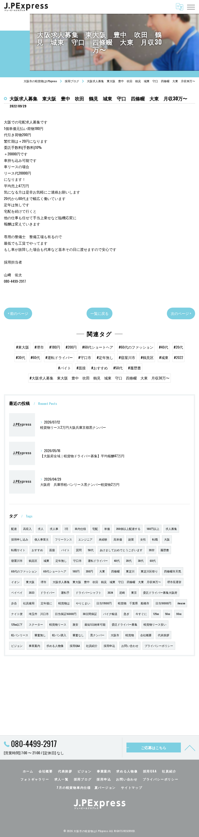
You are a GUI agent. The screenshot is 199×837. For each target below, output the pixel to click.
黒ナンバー (97, 635)
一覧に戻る (99, 313)
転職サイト (18, 550)
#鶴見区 (147, 357)
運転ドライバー (98, 560)
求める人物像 (54, 646)
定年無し (61, 560)
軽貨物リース (57, 624)
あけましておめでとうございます (121, 550)
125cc (156, 614)
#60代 (35, 357)
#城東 (163, 357)
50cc (167, 614)
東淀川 (130, 571)
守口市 (77, 560)
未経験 (103, 539)
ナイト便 (17, 614)
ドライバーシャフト (88, 592)
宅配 (95, 529)
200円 (89, 571)
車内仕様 (80, 529)
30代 (141, 560)
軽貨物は (64, 603)
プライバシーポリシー (159, 646)
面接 (52, 550)
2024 (110, 592)
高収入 (27, 529)
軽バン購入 (59, 635)
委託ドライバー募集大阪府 (160, 592)
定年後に (46, 603)
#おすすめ (99, 367)
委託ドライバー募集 (124, 624)
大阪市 (115, 635)
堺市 (43, 582)
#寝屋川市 (127, 357)
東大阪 (30, 582)
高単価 (117, 539)
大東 (102, 571)
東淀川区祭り (149, 571)
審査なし (78, 635)
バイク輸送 (110, 614)
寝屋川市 (17, 560)
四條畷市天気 (172, 571)
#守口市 (84, 357)
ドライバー (47, 592)
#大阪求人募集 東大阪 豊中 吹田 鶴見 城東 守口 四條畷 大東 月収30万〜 (99, 378)
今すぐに (141, 614)
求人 (41, 529)
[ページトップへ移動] (190, 747)
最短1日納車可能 (94, 624)
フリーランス (63, 539)
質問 (79, 550)
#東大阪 (22, 347)
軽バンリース (19, 635)
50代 (91, 550)
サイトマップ (132, 787)
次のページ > (181, 313)
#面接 (81, 367)
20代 (129, 560)
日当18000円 (163, 603)
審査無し (40, 635)
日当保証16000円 (65, 614)
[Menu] (191, 6)
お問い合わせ (129, 646)
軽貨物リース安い (155, 624)
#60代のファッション (136, 347)
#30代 (20, 357)
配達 (14, 529)
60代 (153, 560)
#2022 (178, 357)
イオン (15, 582)
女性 (143, 539)
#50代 (118, 367)
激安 (75, 624)
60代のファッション (24, 571)
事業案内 (34, 646)
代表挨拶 (163, 635)
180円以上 (153, 529)
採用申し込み (19, 539)
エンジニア (85, 539)
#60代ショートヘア (97, 347)
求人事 (54, 529)
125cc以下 (17, 624)
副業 (131, 539)
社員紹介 (91, 646)
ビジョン (17, 646)
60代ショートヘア (54, 571)
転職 (155, 539)
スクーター (36, 624)
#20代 (178, 347)
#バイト (64, 367)
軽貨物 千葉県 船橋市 (133, 603)
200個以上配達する (128, 529)
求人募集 (171, 529)
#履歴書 (134, 367)
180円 (76, 571)
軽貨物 (129, 635)
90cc (178, 614)
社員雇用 (28, 603)
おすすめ (37, 550)
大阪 (167, 539)
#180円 (54, 347)
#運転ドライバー (59, 357)
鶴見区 (33, 560)
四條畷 (115, 571)
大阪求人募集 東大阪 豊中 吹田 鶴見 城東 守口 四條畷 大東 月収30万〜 (107, 582)
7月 (66, 529)
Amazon (181, 603)
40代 (117, 560)
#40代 (163, 347)
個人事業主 (41, 539)
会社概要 (146, 635)
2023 (31, 592)
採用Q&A (75, 646)
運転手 (65, 592)
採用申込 (109, 646)
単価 (107, 529)
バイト (65, 550)
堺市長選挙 (174, 582)
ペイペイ (17, 592)
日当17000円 (104, 603)
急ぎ (126, 614)
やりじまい (83, 603)
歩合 (14, 603)
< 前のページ (18, 313)
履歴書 (164, 550)
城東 (46, 560)
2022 (151, 550)
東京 (134, 592)
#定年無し (105, 357)
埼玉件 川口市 (39, 614)
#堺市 (39, 347)
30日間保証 (90, 614)
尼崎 (122, 592)
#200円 (71, 347)
